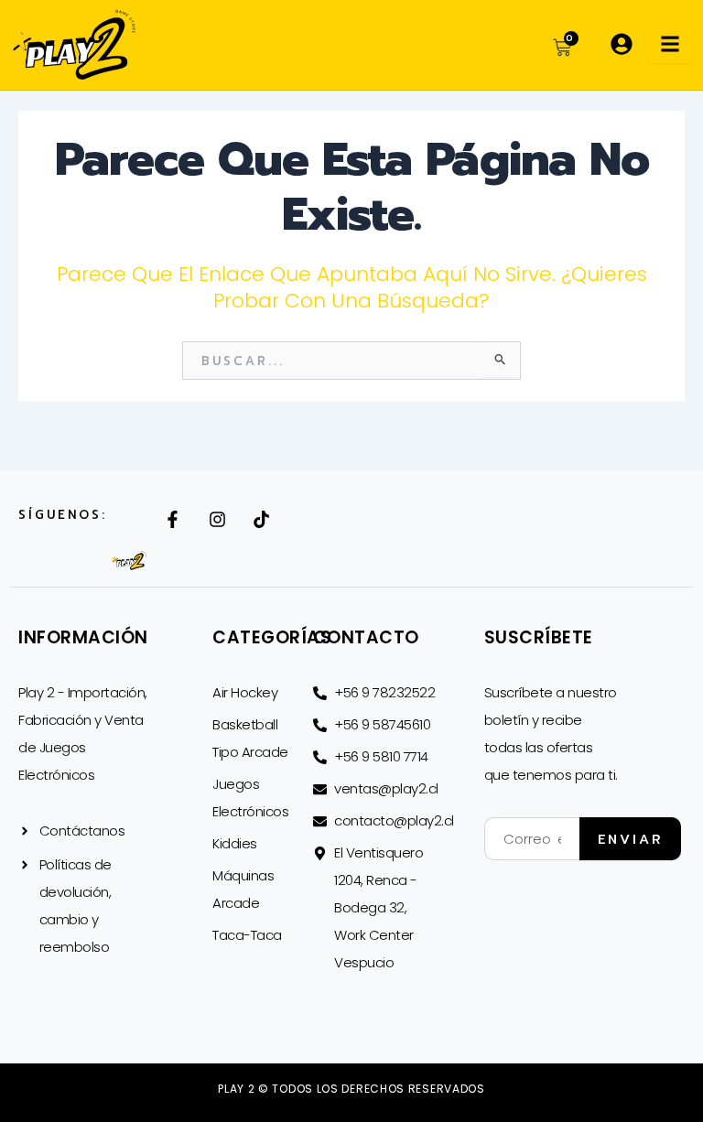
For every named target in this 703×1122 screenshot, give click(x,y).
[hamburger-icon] (670, 45)
